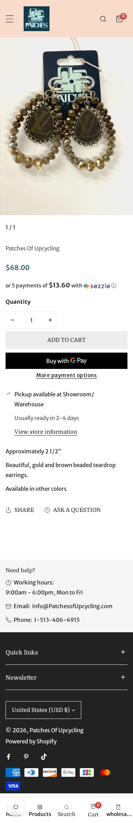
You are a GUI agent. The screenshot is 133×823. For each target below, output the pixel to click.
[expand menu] (9, 19)
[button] (119, 19)
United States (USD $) (41, 710)
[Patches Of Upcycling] (37, 18)
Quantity (18, 301)
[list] (66, 137)
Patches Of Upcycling (32, 248)
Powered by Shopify (31, 741)
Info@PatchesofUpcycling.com (72, 606)
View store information (45, 432)
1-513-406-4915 (57, 619)
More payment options (66, 375)
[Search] (103, 19)
